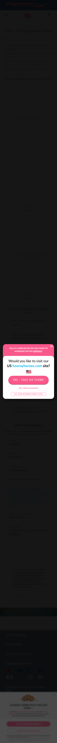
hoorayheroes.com (27, 366)
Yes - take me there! (28, 380)
